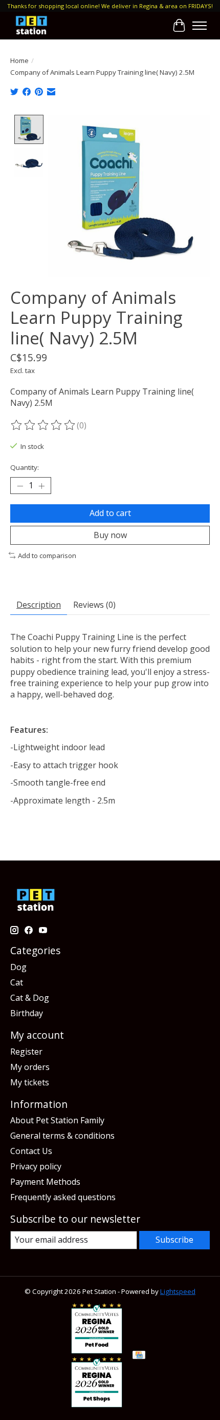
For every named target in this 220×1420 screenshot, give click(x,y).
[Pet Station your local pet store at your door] (31, 25)
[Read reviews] (43, 425)
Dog (18, 967)
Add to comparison (47, 555)
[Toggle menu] (199, 25)
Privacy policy (35, 1166)
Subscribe (174, 1239)
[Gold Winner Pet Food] (96, 1350)
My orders (30, 1067)
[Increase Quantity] (41, 485)
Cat (16, 982)
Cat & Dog (29, 997)
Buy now (110, 535)
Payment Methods (45, 1181)
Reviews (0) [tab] (94, 604)
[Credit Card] (139, 1356)
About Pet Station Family (57, 1120)
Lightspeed (177, 1291)
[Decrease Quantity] (20, 485)
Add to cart (110, 513)
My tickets (29, 1082)
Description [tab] (38, 604)
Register (26, 1051)
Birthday (26, 1013)
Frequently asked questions (63, 1197)
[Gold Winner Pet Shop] (96, 1404)
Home (19, 60)
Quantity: (24, 467)
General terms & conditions (62, 1135)
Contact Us (31, 1151)
